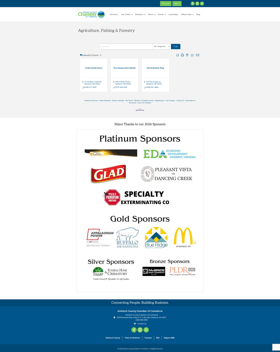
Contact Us (180, 100)
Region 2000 (169, 338)
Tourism (148, 338)
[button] (81, 55)
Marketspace (159, 100)
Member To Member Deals (144, 100)
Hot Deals (129, 100)
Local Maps (173, 14)
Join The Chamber (144, 103)
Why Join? (166, 3)
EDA (157, 338)
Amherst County (113, 338)
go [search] (177, 46)
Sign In (177, 3)
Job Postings (170, 100)
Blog (198, 14)
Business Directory (91, 100)
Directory (114, 14)
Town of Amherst (132, 338)
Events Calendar (118, 100)
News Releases (105, 100)
